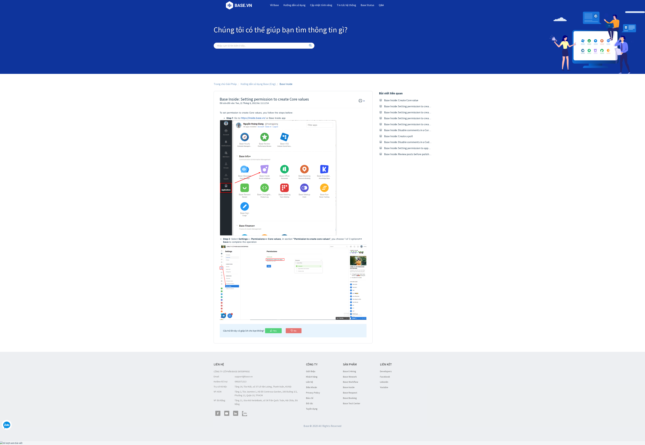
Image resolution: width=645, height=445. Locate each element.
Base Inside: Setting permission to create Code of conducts (418, 118)
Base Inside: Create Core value (401, 100)
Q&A (381, 5)
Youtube (384, 387)
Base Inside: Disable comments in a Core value (410, 130)
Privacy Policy (313, 392)
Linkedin (384, 381)
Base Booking (350, 398)
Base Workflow (350, 381)
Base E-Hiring (349, 371)
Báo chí (309, 398)
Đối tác (309, 403)
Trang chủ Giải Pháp (225, 84)
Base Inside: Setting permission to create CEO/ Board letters (419, 124)
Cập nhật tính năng (321, 5)
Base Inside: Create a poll (398, 136)
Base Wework (350, 376)
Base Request (350, 392)
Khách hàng (311, 376)
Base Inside (286, 84)
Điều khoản (311, 387)
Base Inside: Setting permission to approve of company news (419, 148)
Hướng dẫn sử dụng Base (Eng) (258, 84)
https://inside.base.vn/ (253, 117)
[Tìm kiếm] (310, 46)
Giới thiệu (310, 371)
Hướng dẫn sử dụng (294, 5)
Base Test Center (351, 403)
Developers (386, 371)
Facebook (385, 376)
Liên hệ (309, 381)
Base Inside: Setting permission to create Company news (416, 112)
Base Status (367, 5)
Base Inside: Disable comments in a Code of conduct (413, 142)
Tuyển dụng (311, 408)
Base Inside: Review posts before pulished (408, 154)
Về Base (274, 5)
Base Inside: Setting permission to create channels (413, 106)
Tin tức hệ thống (346, 5)
